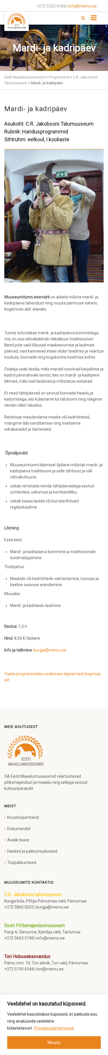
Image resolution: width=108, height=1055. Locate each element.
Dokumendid (18, 828)
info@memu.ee (82, 6)
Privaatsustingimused (54, 1028)
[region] (54, 1024)
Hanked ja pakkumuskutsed (32, 851)
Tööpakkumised (21, 862)
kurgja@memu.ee (50, 650)
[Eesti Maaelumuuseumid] (16, 21)
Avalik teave (18, 840)
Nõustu (54, 1042)
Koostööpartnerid (23, 817)
